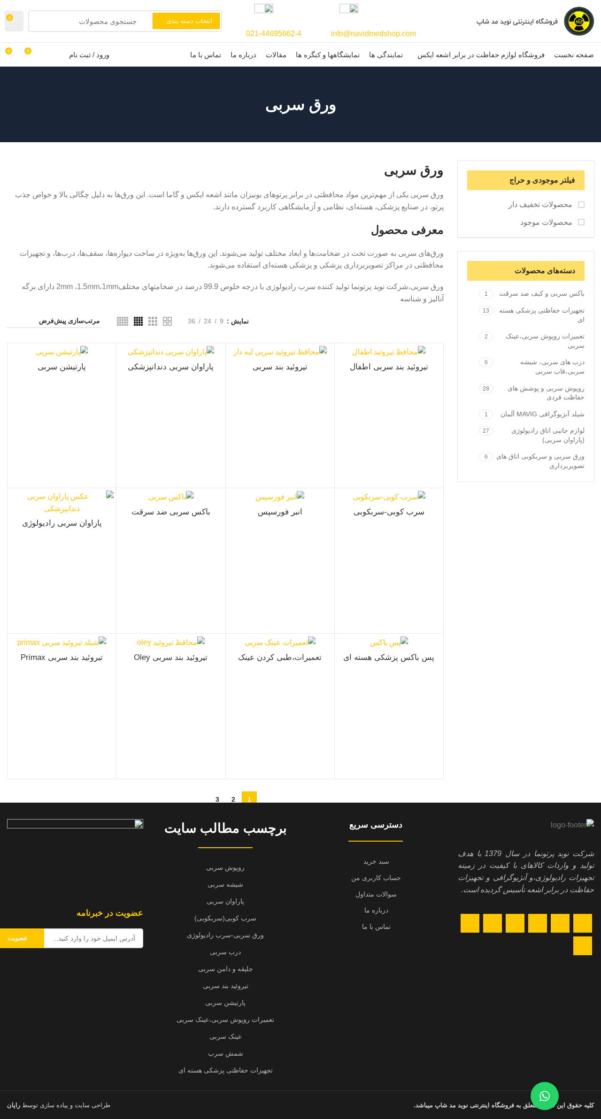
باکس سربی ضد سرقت (170, 512)
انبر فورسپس (280, 512)
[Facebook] (582, 923)
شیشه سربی (225, 884)
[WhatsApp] (470, 923)
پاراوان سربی (225, 901)
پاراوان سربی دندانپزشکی (171, 367)
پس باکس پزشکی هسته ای (388, 657)
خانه (438, 320)
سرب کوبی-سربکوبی (389, 512)
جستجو (41, 21)
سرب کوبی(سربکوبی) (225, 918)
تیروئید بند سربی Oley (171, 657)
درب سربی (225, 952)
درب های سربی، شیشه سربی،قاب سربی (552, 366)
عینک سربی (225, 1036)
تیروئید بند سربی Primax (62, 657)
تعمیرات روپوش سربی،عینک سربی (545, 340)
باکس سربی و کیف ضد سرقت (542, 293)
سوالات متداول (376, 894)
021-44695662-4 (273, 34)
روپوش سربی (225, 867)
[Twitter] (560, 923)
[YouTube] (515, 923)
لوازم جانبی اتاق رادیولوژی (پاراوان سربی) (548, 435)
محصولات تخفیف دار (541, 204)
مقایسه (17, 505)
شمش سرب (225, 1053)
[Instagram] (537, 923)
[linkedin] (492, 923)
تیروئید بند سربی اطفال (389, 367)
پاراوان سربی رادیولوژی (62, 523)
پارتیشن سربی (62, 367)
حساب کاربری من (376, 877)
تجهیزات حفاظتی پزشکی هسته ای (542, 315)
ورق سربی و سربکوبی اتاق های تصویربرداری (540, 460)
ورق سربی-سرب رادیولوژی (225, 935)
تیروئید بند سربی (280, 367)
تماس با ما (376, 926)
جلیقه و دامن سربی (225, 969)
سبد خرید (376, 861)
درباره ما (376, 910)
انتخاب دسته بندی (189, 20)
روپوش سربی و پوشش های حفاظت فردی (546, 392)
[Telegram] (582, 945)
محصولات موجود (547, 222)
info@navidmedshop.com (373, 34)
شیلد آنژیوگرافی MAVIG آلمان (543, 414)
